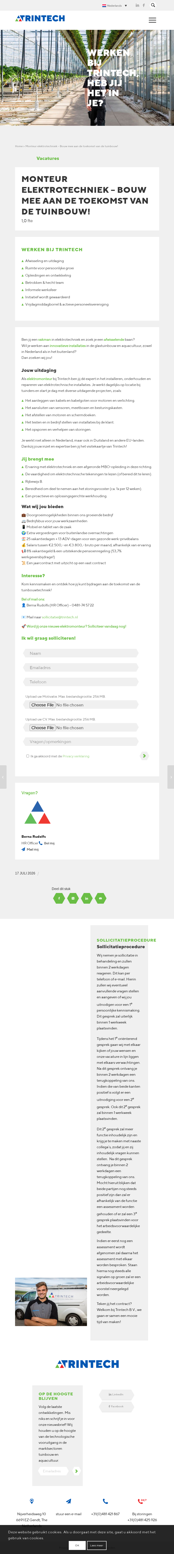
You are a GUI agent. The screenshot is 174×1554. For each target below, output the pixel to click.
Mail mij (33, 849)
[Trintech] (40, 20)
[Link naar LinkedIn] (137, 5)
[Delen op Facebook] (59, 898)
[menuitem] (153, 5)
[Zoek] (153, 5)
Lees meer (96, 1545)
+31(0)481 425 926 (142, 1520)
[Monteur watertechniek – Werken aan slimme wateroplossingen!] (3, 777)
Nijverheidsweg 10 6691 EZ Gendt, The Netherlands (31, 1520)
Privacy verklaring (76, 756)
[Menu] (152, 20)
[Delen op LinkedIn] (86, 898)
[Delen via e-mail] (100, 898)
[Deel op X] (73, 898)
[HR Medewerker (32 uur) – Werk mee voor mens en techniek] (170, 777)
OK (77, 1545)
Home (19, 146)
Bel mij (49, 843)
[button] (115, 5)
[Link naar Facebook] (143, 5)
